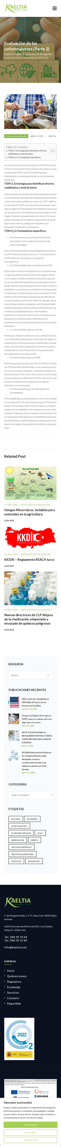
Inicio (10, 970)
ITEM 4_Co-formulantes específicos (24, 157)
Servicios (13, 992)
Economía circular (21, 833)
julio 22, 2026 (28, 725)
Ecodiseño (32, 819)
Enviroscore (17, 840)
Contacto (13, 998)
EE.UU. (40, 833)
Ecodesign (13, 987)
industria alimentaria (22, 854)
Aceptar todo (30, 1125)
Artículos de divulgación (16, 136)
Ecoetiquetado (19, 826)
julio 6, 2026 (27, 746)
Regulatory (34, 861)
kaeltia (52, 136)
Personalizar (30, 1132)
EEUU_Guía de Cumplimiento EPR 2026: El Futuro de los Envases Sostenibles (35, 702)
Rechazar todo (30, 1140)
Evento (34, 840)
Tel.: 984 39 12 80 (15, 940)
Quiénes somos (17, 976)
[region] (30, 1122)
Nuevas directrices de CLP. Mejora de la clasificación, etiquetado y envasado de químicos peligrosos (28, 619)
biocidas (15, 819)
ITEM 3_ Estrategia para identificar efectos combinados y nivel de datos (27, 152)
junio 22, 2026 (28, 772)
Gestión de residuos (21, 847)
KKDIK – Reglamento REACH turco (29, 559)
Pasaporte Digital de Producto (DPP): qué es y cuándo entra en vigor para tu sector (37, 719)
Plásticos (16, 861)
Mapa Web (14, 1003)
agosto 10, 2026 (29, 709)
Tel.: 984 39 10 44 (15, 937)
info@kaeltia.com (15, 947)
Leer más (9, 520)
